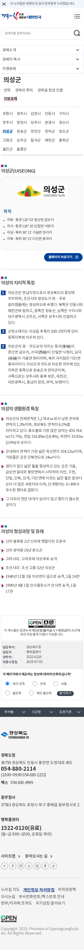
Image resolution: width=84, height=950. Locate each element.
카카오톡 (45, 865)
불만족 (17, 693)
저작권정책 (67, 889)
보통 (64, 684)
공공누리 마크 (9, 918)
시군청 (36, 712)
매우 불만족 (44, 693)
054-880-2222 (33, 775)
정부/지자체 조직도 (16, 903)
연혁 (7, 90)
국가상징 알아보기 (50, 903)
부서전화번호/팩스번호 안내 (41, 897)
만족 (43, 684)
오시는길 (8, 897)
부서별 (9, 712)
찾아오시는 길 (36, 856)
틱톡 (53, 865)
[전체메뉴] (77, 16)
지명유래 (9, 69)
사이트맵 (8, 856)
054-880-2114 (18, 769)
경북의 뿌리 (24, 90)
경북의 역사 (11, 59)
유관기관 (65, 712)
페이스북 (12, 865)
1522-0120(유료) (21, 828)
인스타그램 (20, 865)
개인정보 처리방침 (39, 890)
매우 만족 (19, 684)
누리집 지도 (10, 889)
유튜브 (4, 865)
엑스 (37, 865)
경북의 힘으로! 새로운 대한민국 (21, 18)
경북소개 (9, 50)
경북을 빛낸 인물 (50, 90)
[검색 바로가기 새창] (77, 33)
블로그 (28, 865)
